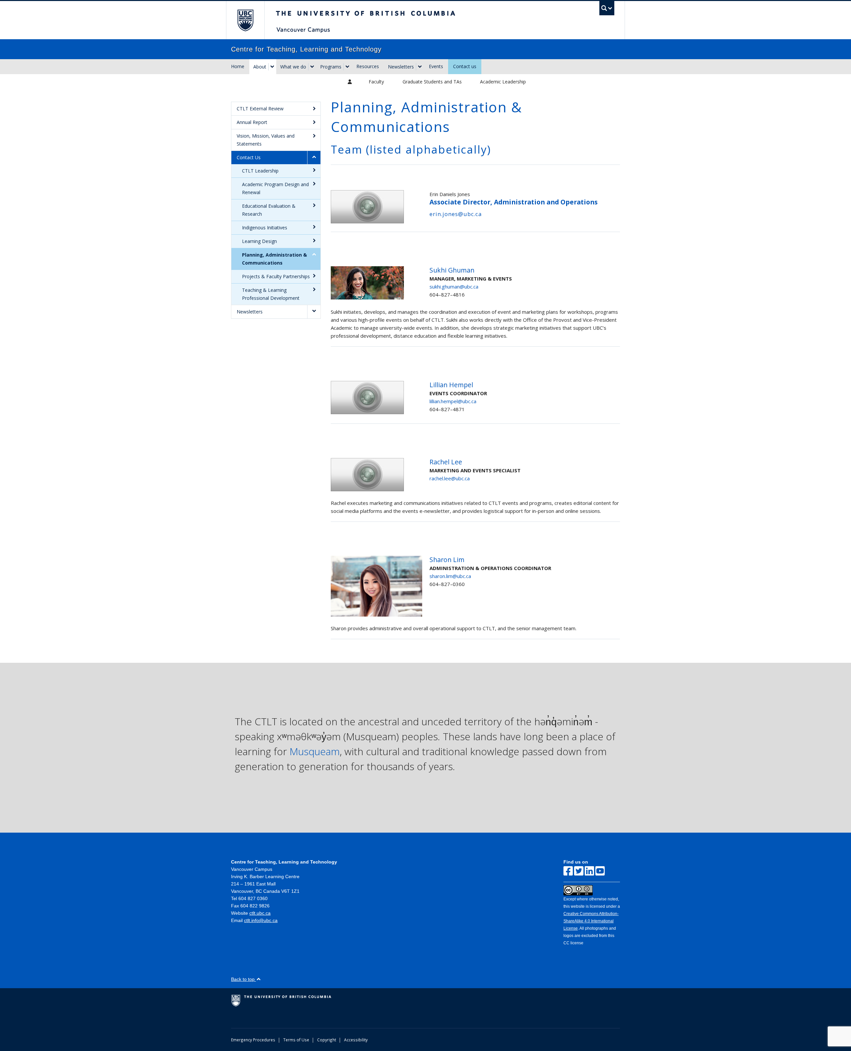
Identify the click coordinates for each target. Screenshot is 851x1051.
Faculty (376, 81)
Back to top (243, 979)
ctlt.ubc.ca (260, 913)
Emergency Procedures (253, 1039)
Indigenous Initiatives (264, 227)
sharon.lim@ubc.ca (450, 576)
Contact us (464, 66)
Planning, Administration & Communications (274, 259)
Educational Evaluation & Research (269, 210)
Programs (330, 66)
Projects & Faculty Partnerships (276, 276)
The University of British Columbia (245, 20)
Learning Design (259, 241)
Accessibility (356, 1039)
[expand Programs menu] (347, 66)
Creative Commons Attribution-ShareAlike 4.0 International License (591, 921)
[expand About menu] (272, 66)
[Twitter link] (578, 871)
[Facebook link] (568, 871)
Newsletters (401, 66)
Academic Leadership (503, 81)
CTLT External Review (260, 108)
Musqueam (315, 751)
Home (237, 66)
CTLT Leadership (260, 171)
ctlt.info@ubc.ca (261, 920)
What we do (293, 66)
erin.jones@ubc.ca (455, 214)
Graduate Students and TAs (432, 81)
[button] (313, 157)
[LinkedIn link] (589, 871)
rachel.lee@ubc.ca (449, 478)
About (259, 66)
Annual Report (252, 122)
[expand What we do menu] (312, 66)
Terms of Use (296, 1039)
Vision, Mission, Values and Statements (266, 140)
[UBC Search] (606, 8)
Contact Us (249, 157)
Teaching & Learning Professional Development (271, 294)
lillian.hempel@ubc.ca (452, 401)
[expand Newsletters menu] (420, 66)
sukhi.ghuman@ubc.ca (453, 286)
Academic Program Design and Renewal (275, 188)
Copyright (326, 1039)
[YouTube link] (600, 871)
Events (436, 66)
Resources (367, 66)
